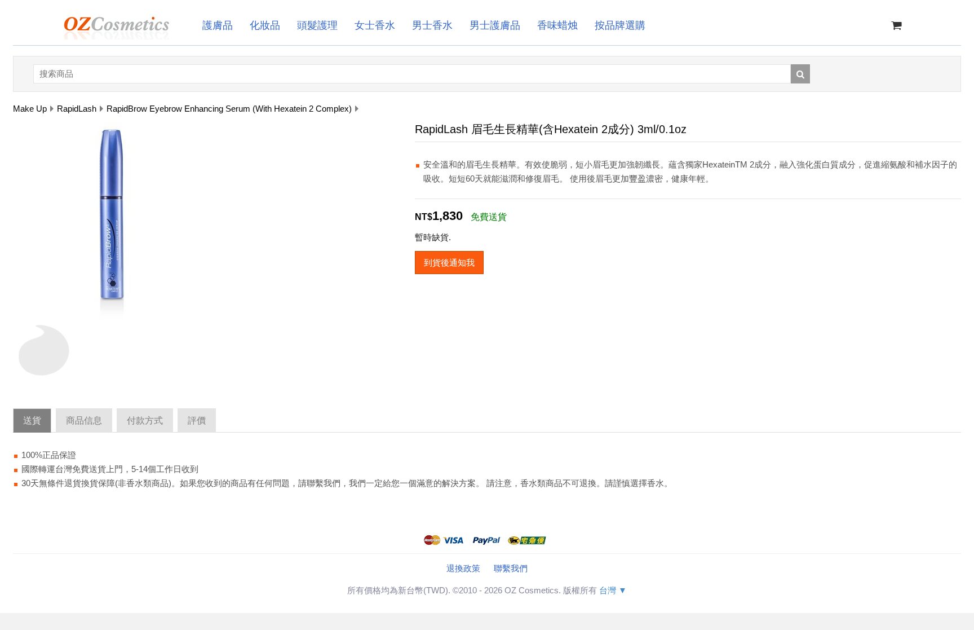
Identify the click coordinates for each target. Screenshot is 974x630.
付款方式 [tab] (145, 420)
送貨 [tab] (32, 420)
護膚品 (217, 25)
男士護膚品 (495, 25)
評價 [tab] (197, 420)
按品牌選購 (620, 25)
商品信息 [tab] (84, 420)
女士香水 (375, 25)
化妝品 (265, 25)
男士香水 (432, 25)
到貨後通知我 (449, 262)
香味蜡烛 (557, 25)
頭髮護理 (317, 25)
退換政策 (463, 568)
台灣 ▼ (613, 590)
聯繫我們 (511, 568)
